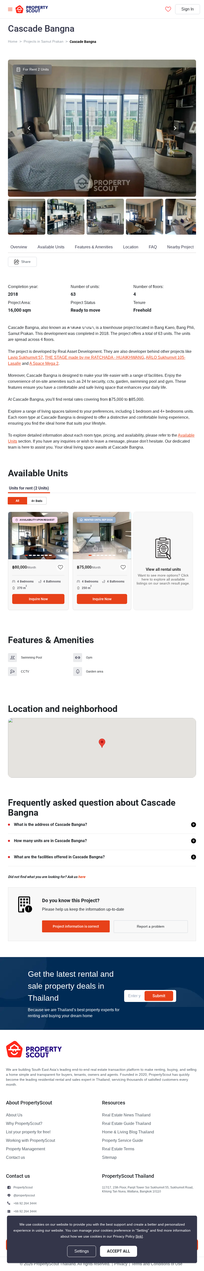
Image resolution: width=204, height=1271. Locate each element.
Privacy (120, 1264)
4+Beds (36, 501)
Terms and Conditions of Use (156, 1264)
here (81, 877)
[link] (139, 1236)
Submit (159, 995)
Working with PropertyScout (30, 1140)
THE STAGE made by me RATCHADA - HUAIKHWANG (94, 357)
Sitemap (109, 1157)
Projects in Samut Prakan (43, 41)
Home (12, 41)
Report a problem (150, 926)
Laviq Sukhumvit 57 (25, 357)
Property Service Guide (122, 1140)
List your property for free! (28, 1132)
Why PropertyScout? (24, 1123)
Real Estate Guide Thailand (126, 1123)
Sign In (187, 9)
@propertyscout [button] (24, 1195)
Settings (81, 1251)
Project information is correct (76, 926)
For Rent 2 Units (36, 69)
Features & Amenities (94, 247)
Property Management (25, 1149)
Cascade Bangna (83, 42)
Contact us (15, 1157)
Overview (18, 247)
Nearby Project (180, 247)
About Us (14, 1115)
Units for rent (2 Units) (29, 488)
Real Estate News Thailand (126, 1115)
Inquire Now (38, 599)
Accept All (118, 1251)
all (17, 500)
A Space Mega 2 (43, 363)
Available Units (51, 247)
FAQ (153, 247)
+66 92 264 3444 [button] (25, 1203)
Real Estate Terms (118, 1149)
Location (130, 247)
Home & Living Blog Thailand (128, 1132)
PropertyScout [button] (23, 1187)
